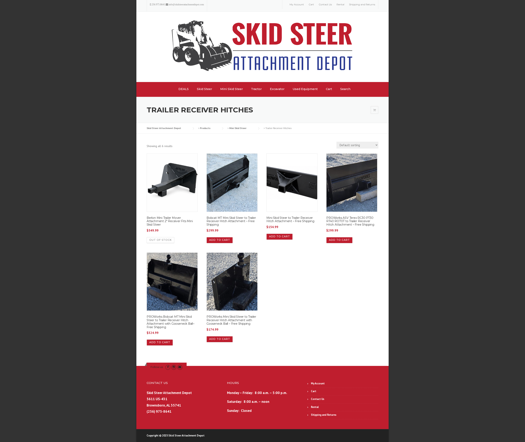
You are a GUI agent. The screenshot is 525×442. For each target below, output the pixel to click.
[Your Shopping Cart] (374, 110)
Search (345, 89)
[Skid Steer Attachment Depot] (262, 46)
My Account (297, 4)
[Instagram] (173, 367)
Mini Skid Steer (231, 89)
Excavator (277, 89)
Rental (340, 4)
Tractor (256, 89)
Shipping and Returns (362, 4)
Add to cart (219, 239)
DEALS (183, 89)
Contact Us (325, 4)
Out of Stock (160, 239)
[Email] (179, 367)
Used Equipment (305, 89)
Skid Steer (204, 89)
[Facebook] (167, 367)
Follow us (157, 367)
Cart (311, 4)
